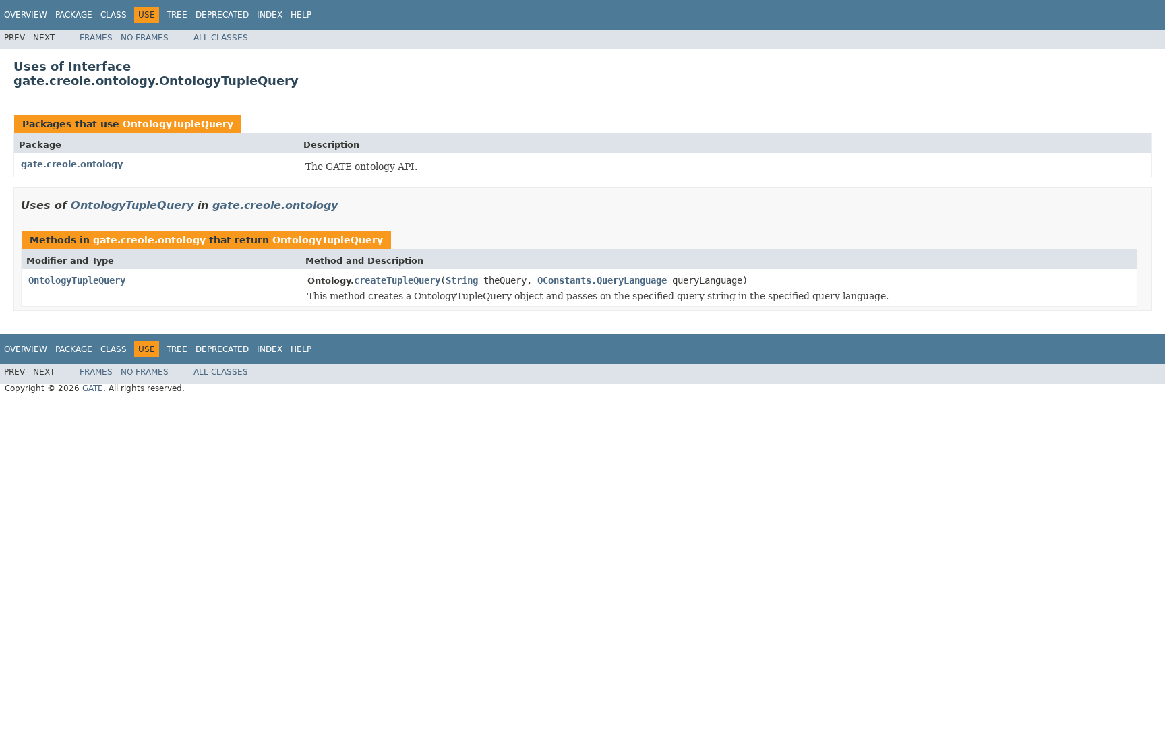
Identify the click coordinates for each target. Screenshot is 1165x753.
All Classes (220, 37)
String (462, 280)
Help (301, 15)
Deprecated (222, 15)
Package (73, 15)
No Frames (145, 37)
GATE (92, 388)
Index (269, 15)
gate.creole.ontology (72, 164)
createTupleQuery (397, 280)
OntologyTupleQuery (178, 124)
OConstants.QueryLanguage (602, 280)
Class (113, 15)
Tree (177, 15)
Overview (25, 15)
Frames (96, 37)
